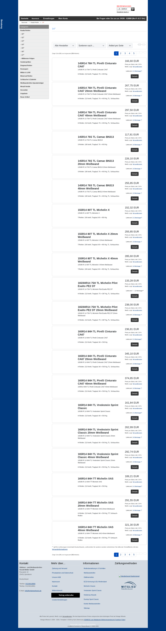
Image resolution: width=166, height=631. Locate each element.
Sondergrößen (25, 62)
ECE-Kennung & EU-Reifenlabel (95, 582)
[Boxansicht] (139, 44)
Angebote (23, 93)
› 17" (22, 55)
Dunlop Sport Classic (91, 599)
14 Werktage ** (137, 95)
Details (134, 76)
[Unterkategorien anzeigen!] (47, 30)
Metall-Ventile (25, 86)
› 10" (22, 34)
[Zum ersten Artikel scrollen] (145, 553)
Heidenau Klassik (89, 595)
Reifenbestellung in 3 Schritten (94, 568)
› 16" (22, 51)
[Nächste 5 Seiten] (137, 52)
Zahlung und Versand (59, 568)
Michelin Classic (89, 586)
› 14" (22, 44)
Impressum (55, 582)
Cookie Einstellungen (59, 600)
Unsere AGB (56, 577)
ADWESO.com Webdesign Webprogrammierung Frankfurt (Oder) (104, 619)
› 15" (22, 48)
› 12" (22, 37)
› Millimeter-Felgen (27, 58)
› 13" (22, 41)
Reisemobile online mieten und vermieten (83, 624)
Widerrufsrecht (56, 590)
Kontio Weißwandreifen (91, 604)
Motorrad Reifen (26, 76)
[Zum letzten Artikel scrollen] (145, 52)
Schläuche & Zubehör (28, 79)
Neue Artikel (25, 97)
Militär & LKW (25, 72)
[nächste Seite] (141, 52)
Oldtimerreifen (88, 577)
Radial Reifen (25, 30)
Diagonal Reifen (26, 65)
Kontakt (54, 586)
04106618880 (30, 584)
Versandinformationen (60, 549)
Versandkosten (137, 66)
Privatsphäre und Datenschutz (62, 573)
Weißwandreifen (89, 573)
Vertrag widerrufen (66, 595)
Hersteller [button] (24, 90)
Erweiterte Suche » (123, 12)
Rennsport (24, 69)
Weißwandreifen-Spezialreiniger (32, 83)
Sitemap (86, 608)
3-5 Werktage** (137, 71)
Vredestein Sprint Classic (92, 590)
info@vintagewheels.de (33, 591)
